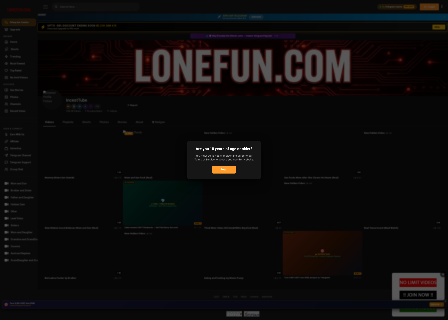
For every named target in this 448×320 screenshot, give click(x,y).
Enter (224, 169)
